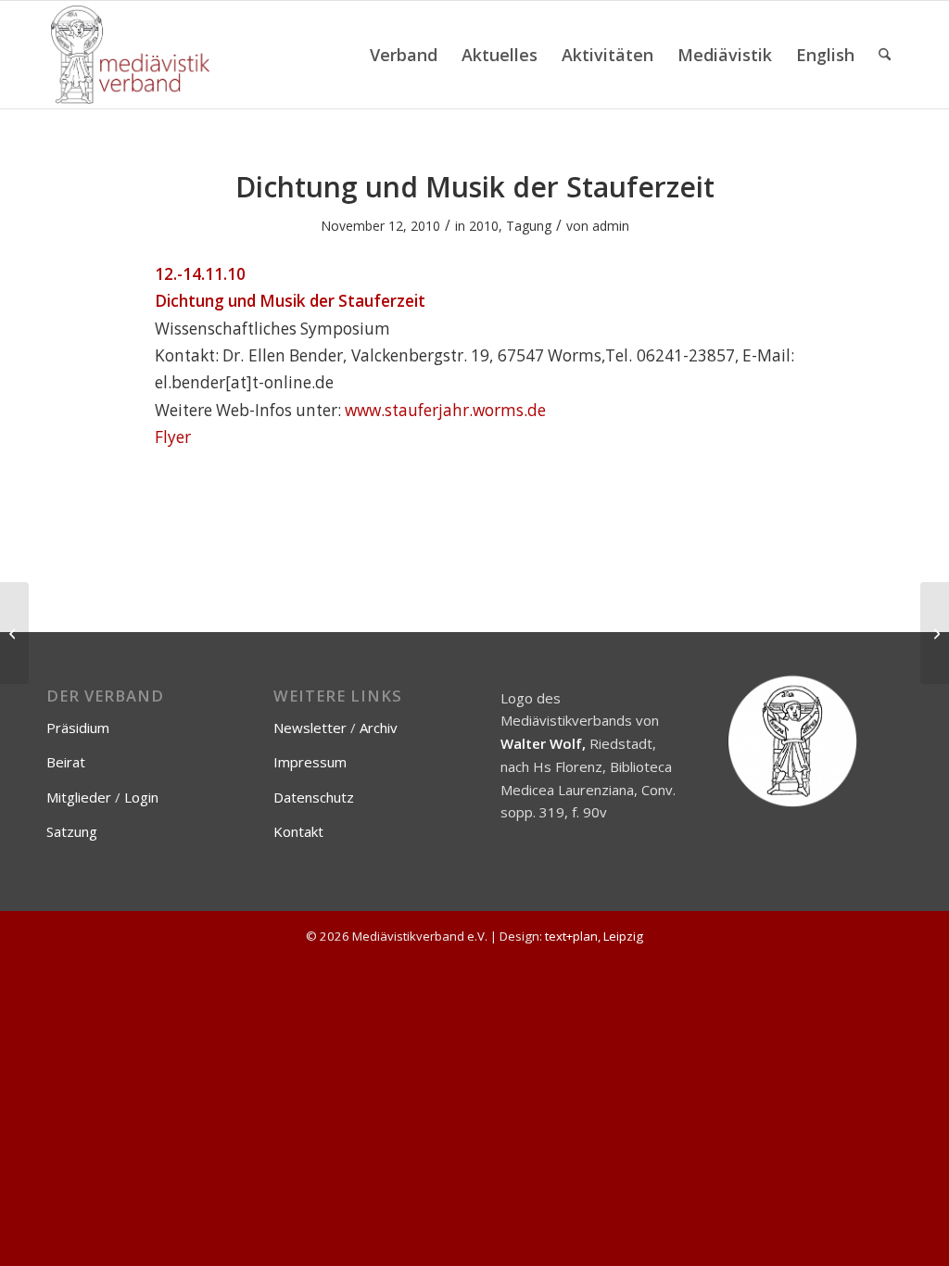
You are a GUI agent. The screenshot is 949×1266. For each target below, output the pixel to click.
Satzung (71, 831)
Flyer (173, 437)
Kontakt (298, 831)
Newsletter (310, 727)
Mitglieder (78, 797)
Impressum (310, 762)
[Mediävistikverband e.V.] (130, 54)
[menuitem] (403, 54)
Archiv (379, 727)
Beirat (65, 762)
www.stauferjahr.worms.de (445, 410)
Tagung (528, 225)
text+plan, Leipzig (594, 936)
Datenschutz (313, 797)
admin (610, 225)
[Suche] (885, 54)
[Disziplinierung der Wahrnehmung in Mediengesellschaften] (14, 633)
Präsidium (77, 727)
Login (141, 797)
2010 (484, 225)
